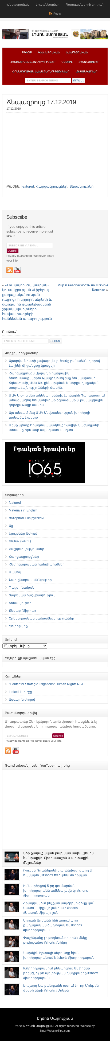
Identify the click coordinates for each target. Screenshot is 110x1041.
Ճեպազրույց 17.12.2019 (41, 102)
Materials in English (23, 510)
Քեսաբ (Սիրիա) (22, 611)
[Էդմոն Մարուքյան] (55, 38)
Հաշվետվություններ (26, 549)
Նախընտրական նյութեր (30, 580)
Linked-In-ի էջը (20, 692)
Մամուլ (66, 61)
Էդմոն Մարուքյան (55, 1018)
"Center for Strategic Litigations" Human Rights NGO (46, 684)
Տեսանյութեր (88, 61)
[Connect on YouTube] (17, 270)
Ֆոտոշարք (18, 626)
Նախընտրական (77, 52)
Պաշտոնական (21, 587)
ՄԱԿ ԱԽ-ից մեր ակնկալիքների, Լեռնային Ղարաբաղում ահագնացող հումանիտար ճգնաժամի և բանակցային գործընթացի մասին (57, 400)
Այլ (11, 526)
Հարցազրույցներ (51, 186)
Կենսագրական (18, 4)
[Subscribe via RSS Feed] (9, 270)
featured (27, 186)
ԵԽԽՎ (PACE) (20, 541)
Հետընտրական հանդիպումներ (32, 61)
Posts (57, 13)
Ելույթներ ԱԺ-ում (23, 533)
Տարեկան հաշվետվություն (32, 595)
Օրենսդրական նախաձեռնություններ (40, 71)
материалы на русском (26, 518)
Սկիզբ (27, 52)
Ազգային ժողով (22, 699)
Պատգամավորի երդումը (85, 4)
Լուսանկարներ (48, 4)
